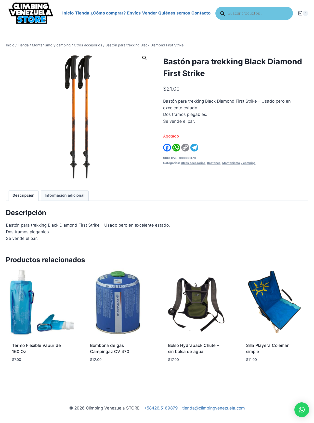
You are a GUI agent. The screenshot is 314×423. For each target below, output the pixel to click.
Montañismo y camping (239, 163)
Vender (149, 13)
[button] (144, 58)
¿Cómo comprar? (108, 13)
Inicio (68, 13)
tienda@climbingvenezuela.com (213, 408)
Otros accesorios (193, 163)
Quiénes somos (174, 13)
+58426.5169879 (161, 408)
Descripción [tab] (24, 195)
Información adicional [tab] (64, 195)
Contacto (200, 13)
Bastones (214, 163)
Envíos (134, 13)
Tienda (82, 13)
